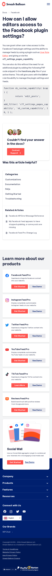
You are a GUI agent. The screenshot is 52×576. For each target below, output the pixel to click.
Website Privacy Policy (12, 552)
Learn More (18, 385)
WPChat (6, 532)
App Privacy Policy (10, 555)
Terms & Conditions (10, 549)
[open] (48, 4)
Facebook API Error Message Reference (26, 216)
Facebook (15, 12)
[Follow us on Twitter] (18, 512)
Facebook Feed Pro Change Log (23, 233)
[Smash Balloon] (13, 4)
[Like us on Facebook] (5, 512)
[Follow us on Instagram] (11, 512)
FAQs (7, 189)
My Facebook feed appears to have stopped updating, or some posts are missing (25, 224)
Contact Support (15, 151)
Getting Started (13, 194)
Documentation (12, 184)
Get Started (18, 287)
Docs (5, 12)
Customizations (13, 179)
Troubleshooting (13, 198)
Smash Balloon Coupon (11, 558)
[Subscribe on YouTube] (24, 512)
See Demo (37, 286)
